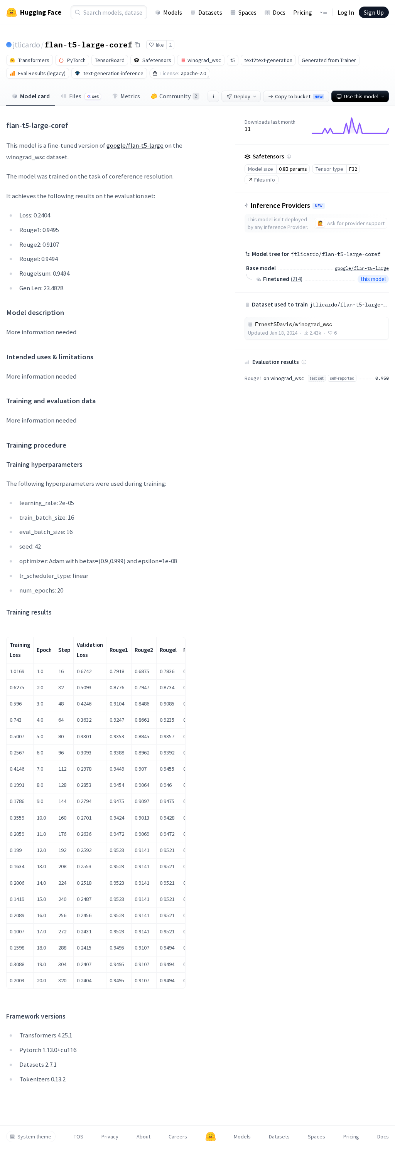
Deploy (242, 96)
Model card (35, 96)
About (143, 1136)
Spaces (247, 12)
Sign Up (374, 12)
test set (317, 378)
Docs (279, 12)
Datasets (210, 12)
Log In (346, 12)
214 (296, 279)
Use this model (361, 96)
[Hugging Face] (210, 1136)
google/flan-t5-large (135, 145)
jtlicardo (26, 44)
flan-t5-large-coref (88, 44)
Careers (178, 1136)
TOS (78, 1136)
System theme (34, 1136)
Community (178, 96)
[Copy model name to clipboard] (137, 44)
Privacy (109, 1136)
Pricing (302, 12)
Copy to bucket (298, 96)
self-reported (342, 378)
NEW (318, 206)
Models (172, 12)
